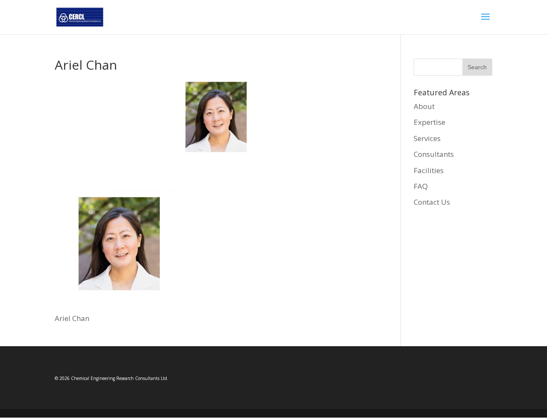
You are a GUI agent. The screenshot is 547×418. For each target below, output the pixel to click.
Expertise (429, 122)
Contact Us (432, 202)
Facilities (429, 170)
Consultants (434, 154)
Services (427, 138)
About (424, 106)
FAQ (421, 186)
